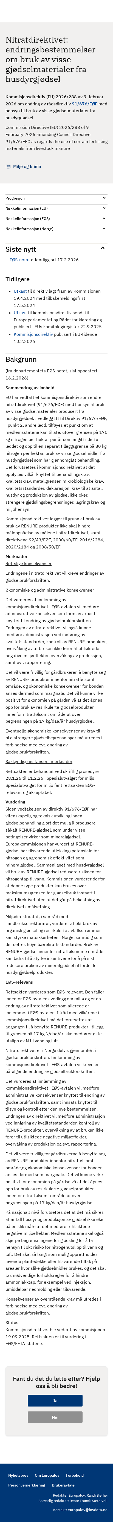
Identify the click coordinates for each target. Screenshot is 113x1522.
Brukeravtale (63, 1485)
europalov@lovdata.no (88, 1509)
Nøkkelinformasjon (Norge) (29, 228)
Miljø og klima (27, 166)
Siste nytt (20, 249)
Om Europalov (47, 1475)
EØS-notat (20, 259)
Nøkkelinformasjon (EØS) (27, 218)
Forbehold (75, 1475)
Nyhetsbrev (18, 1475)
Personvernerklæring (26, 1485)
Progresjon (15, 198)
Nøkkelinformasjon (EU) (26, 208)
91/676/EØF (84, 103)
